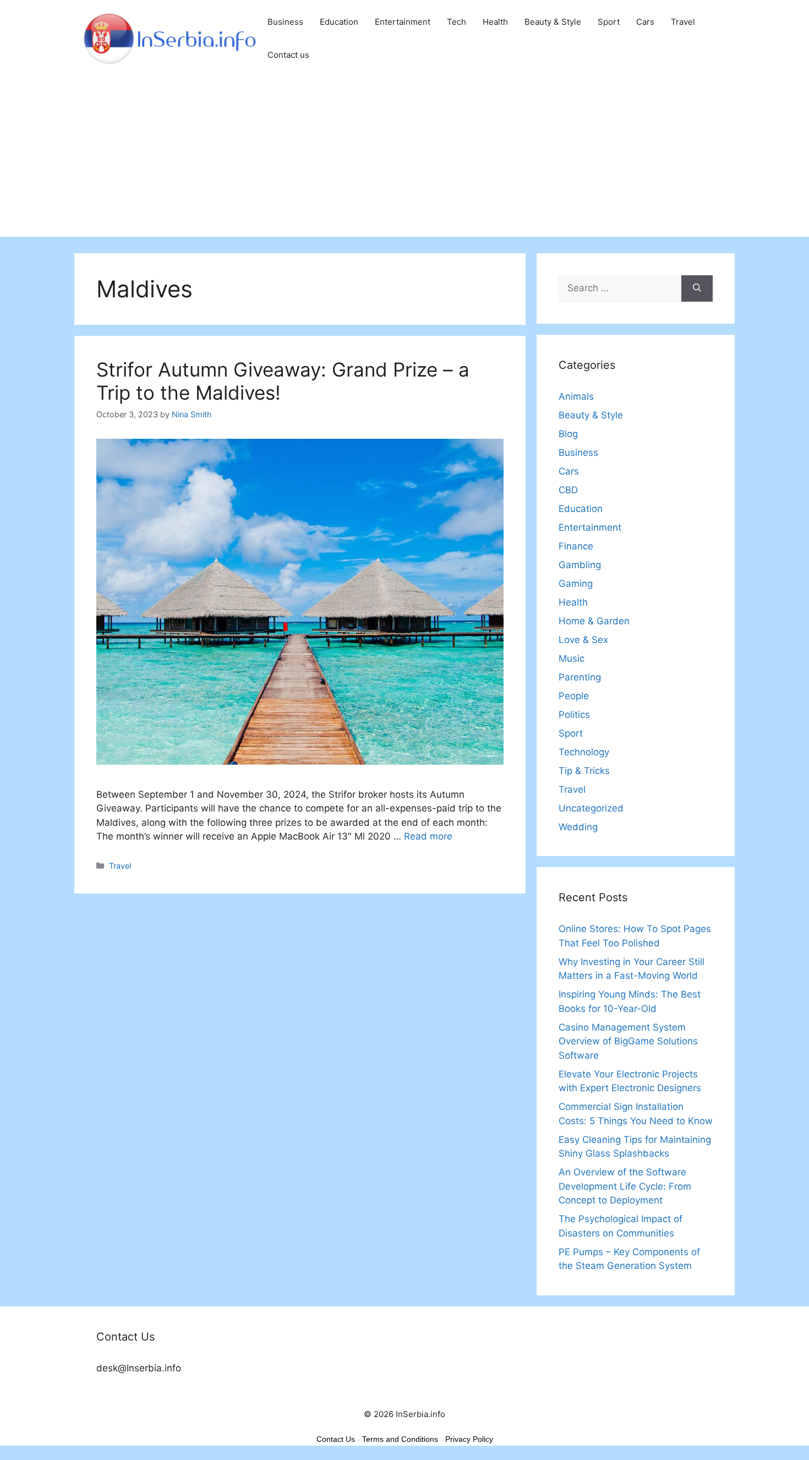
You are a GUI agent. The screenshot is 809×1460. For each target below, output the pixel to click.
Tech (456, 22)
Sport (609, 22)
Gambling (580, 564)
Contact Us (335, 1439)
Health (495, 22)
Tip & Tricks (584, 770)
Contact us (288, 55)
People (574, 695)
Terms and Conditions (400, 1439)
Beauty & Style (552, 22)
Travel (683, 22)
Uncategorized (591, 808)
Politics (574, 714)
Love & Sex (583, 639)
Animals (576, 396)
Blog (568, 433)
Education (339, 22)
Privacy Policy (469, 1439)
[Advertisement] (404, 160)
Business (285, 22)
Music (571, 658)
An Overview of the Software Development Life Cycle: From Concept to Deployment (625, 1186)
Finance (576, 546)
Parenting (580, 677)
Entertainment (402, 22)
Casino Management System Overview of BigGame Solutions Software (628, 1041)
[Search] (697, 288)
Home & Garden (594, 621)
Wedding (578, 826)
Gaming (576, 583)
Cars (645, 22)
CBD (568, 489)
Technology (584, 752)
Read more (428, 836)
